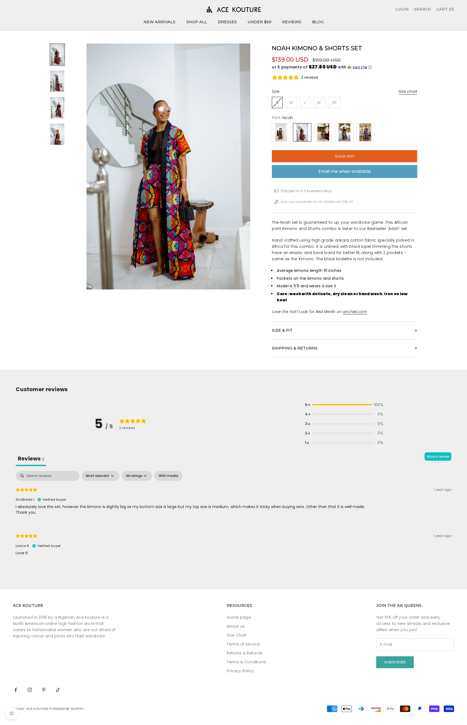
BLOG (318, 21)
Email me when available (344, 171)
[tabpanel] (233, 518)
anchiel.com (355, 311)
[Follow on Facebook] (15, 690)
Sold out (345, 156)
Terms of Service (243, 644)
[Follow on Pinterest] (43, 690)
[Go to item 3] (57, 108)
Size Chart (237, 635)
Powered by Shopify (66, 709)
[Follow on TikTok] (58, 690)
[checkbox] (168, 476)
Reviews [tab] (31, 458)
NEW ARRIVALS (159, 21)
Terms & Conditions (246, 662)
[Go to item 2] (57, 81)
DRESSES (227, 21)
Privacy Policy (240, 671)
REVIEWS (291, 21)
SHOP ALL (196, 21)
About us (236, 626)
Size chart (408, 91)
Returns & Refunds (245, 653)
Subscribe (395, 662)
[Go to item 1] (57, 55)
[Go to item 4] (57, 134)
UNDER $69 (259, 21)
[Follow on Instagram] (29, 690)
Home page (239, 617)
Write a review (438, 456)
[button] (344, 67)
